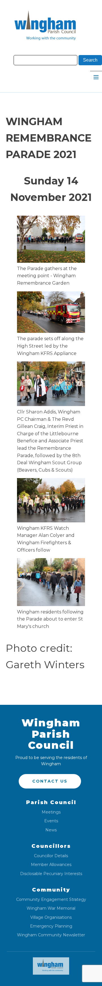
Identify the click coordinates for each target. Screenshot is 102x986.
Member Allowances (51, 865)
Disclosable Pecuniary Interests (51, 874)
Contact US (49, 781)
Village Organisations (51, 917)
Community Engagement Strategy (51, 899)
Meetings (51, 812)
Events (51, 821)
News (51, 830)
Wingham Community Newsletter (51, 935)
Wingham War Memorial (51, 908)
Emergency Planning (51, 926)
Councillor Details (51, 856)
